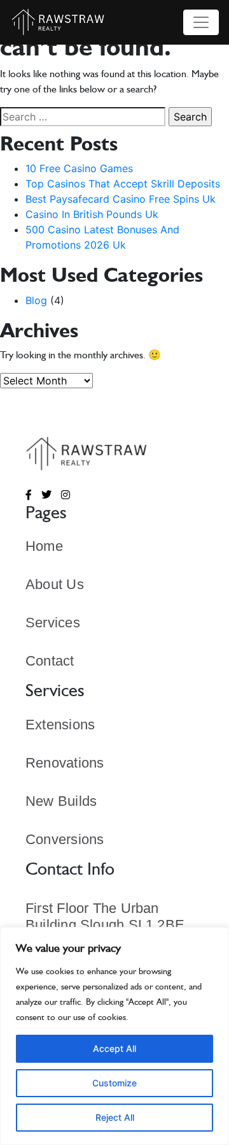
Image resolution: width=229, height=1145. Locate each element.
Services (52, 623)
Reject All (114, 1117)
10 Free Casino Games (79, 168)
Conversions (64, 839)
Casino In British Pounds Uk (91, 214)
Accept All (114, 1048)
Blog (36, 300)
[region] (114, 1036)
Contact (49, 661)
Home (44, 546)
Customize (114, 1082)
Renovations (64, 763)
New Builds (61, 801)
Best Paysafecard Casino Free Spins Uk (120, 199)
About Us (54, 584)
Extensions (60, 725)
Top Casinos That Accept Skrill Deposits (122, 183)
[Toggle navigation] (201, 22)
